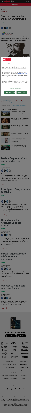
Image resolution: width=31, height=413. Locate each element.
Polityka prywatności (22, 73)
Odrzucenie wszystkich (10, 92)
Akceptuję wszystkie (21, 92)
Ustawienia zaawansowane (15, 88)
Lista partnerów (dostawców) (8, 84)
